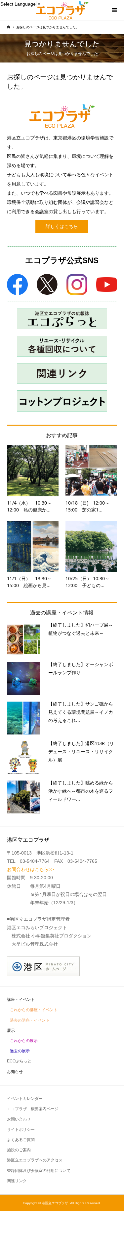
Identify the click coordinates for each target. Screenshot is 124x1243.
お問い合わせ (19, 1119)
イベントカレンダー (25, 1098)
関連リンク (17, 1181)
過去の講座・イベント (30, 1020)
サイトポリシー (21, 1129)
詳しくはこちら (62, 226)
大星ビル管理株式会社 (35, 944)
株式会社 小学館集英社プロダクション (52, 935)
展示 (11, 1030)
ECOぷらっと (19, 1061)
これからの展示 (24, 1040)
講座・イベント (21, 999)
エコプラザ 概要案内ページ (33, 1108)
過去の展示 (20, 1051)
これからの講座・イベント (34, 1009)
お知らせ (15, 1071)
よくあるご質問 (21, 1139)
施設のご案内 (19, 1150)
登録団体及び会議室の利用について (38, 1170)
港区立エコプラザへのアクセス (34, 1160)
